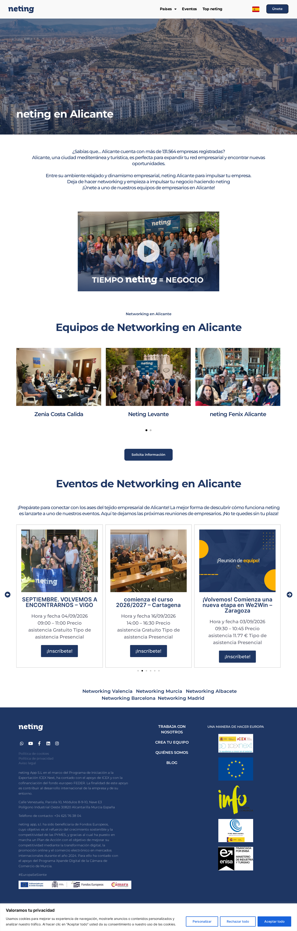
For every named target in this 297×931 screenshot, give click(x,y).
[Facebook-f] (39, 743)
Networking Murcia (160, 691)
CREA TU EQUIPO (172, 742)
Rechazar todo (238, 921)
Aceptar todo (274, 921)
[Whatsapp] (22, 743)
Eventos (189, 9)
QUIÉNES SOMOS (171, 752)
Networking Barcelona (128, 698)
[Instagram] (57, 743)
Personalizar (202, 921)
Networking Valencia (107, 691)
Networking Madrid (182, 698)
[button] (148, 251)
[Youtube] (30, 743)
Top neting (212, 9)
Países (166, 9)
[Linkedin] (48, 743)
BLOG (171, 763)
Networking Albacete (211, 691)
